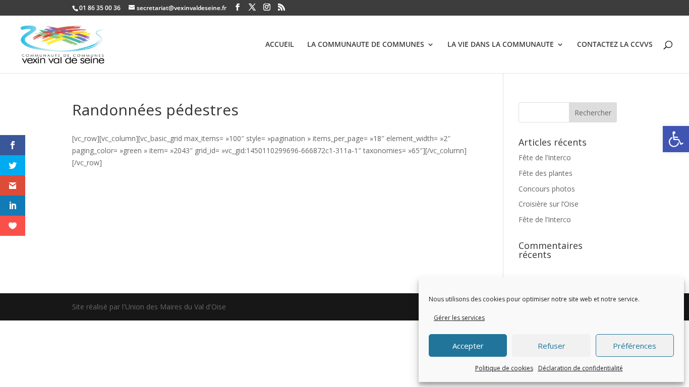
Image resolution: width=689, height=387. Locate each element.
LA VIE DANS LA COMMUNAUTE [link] (500, 45)
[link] (676, 139)
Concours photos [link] (547, 189)
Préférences (634, 346)
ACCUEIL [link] (279, 45)
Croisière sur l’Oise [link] (549, 204)
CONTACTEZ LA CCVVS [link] (615, 45)
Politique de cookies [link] (504, 368)
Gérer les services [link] (459, 317)
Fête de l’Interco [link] (545, 157)
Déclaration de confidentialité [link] (580, 368)
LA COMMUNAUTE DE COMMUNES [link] (365, 45)
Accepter (468, 346)
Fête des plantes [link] (545, 173)
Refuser (551, 346)
